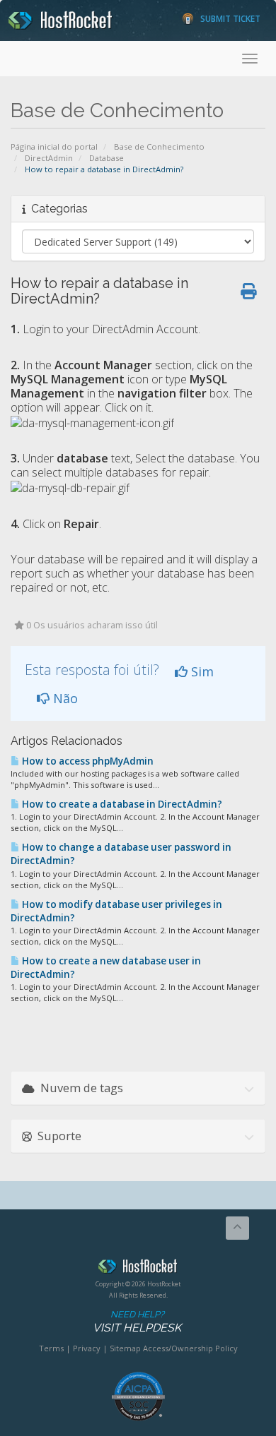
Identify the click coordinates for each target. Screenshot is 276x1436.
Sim (201, 671)
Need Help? (137, 1321)
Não (64, 698)
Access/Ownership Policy (190, 1348)
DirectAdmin (49, 157)
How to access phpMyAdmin (87, 761)
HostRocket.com (138, 1268)
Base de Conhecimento (159, 146)
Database (106, 157)
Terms (51, 1348)
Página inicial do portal (54, 146)
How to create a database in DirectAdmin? (121, 804)
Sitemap (125, 1348)
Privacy (86, 1348)
